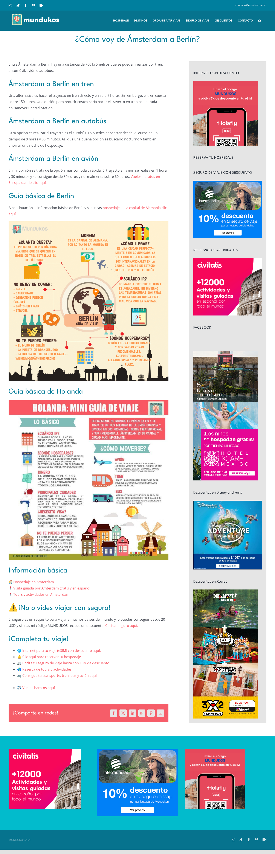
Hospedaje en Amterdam (33, 582)
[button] (259, 21)
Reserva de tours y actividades (47, 669)
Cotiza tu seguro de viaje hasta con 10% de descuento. (66, 663)
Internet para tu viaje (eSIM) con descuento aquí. (61, 650)
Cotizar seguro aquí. (121, 625)
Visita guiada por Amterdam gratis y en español (51, 588)
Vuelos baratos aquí (38, 687)
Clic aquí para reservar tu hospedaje (51, 656)
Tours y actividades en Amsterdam (41, 594)
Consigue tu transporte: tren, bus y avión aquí (59, 675)
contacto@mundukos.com (250, 5)
